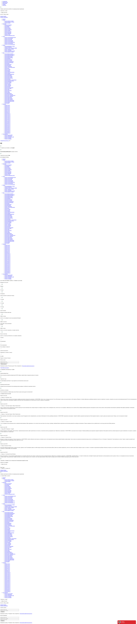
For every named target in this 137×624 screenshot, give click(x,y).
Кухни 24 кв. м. (7, 127)
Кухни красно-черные (9, 217)
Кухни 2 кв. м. (7, 245)
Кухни (4, 478)
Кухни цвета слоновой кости (10, 95)
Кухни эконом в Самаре (9, 160)
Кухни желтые (7, 70)
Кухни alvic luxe (8, 25)
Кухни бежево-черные (9, 57)
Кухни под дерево (8, 82)
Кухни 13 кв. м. (7, 116)
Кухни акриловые (8, 32)
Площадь (4, 104)
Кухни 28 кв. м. (7, 131)
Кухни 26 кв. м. (7, 129)
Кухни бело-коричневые (9, 61)
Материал (4, 23)
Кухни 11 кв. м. (7, 114)
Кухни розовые (7, 83)
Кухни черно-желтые (8, 98)
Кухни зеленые (7, 73)
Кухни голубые (7, 69)
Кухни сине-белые (8, 90)
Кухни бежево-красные (9, 55)
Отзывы (4, 4)
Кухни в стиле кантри (9, 38)
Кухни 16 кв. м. (7, 119)
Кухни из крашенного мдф (9, 35)
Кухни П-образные (8, 47)
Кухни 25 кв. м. (7, 128)
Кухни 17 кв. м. (7, 120)
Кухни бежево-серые (8, 56)
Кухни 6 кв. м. (7, 109)
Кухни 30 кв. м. (7, 591)
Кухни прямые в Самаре (9, 51)
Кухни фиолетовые (8, 93)
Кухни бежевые (7, 58)
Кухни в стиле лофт (8, 39)
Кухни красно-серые (8, 535)
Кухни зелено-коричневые (9, 72)
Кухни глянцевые (8, 33)
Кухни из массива (8, 31)
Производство (5, 2)
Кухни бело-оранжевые (9, 62)
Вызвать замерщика (4, 17)
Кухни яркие (7, 103)
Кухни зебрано (7, 71)
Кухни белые (7, 63)
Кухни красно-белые (8, 534)
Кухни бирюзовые (8, 64)
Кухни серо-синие (8, 88)
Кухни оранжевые (8, 81)
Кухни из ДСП (7, 34)
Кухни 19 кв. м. (7, 122)
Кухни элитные (7, 22)
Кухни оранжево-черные (9, 80)
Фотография (5, 3)
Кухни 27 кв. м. (7, 130)
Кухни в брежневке (8, 66)
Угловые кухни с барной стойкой (11, 506)
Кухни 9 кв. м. (7, 112)
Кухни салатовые (8, 85)
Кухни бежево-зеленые (9, 53)
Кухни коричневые (8, 75)
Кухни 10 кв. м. (7, 113)
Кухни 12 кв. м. (7, 115)
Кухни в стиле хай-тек (9, 40)
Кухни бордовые (8, 65)
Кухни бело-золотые (8, 60)
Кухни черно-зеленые (9, 99)
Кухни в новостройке (9, 274)
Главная (4, 477)
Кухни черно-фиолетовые (9, 101)
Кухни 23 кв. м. (7, 126)
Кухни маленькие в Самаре (10, 46)
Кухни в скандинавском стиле (10, 37)
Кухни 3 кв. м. (7, 106)
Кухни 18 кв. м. (7, 121)
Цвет (3, 52)
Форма (4, 45)
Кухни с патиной (8, 84)
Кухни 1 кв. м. (7, 563)
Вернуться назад (6, 367)
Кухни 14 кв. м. (7, 117)
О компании (5, 1)
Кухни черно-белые (8, 97)
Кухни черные (7, 102)
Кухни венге (7, 68)
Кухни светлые (7, 86)
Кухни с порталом (8, 49)
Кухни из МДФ (7, 30)
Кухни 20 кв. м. (7, 123)
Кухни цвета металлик (9, 94)
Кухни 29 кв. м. (7, 132)
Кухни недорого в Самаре (9, 21)
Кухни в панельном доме (9, 136)
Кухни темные (7, 92)
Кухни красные (7, 78)
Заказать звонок (3, 16)
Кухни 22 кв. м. (7, 125)
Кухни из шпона (8, 28)
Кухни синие (7, 91)
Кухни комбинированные (9, 74)
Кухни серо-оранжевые (9, 87)
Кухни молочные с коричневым (10, 79)
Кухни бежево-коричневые (10, 54)
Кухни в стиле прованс (9, 41)
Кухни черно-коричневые (9, 100)
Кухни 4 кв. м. (7, 107)
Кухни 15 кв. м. (7, 118)
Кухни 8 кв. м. (7, 111)
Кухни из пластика (8, 24)
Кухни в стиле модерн (9, 43)
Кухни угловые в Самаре (9, 188)
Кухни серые (7, 89)
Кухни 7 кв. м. (7, 110)
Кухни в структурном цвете (10, 67)
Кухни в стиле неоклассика (10, 42)
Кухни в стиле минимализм (10, 44)
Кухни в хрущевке (8, 138)
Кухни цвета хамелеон (9, 96)
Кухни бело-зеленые (8, 59)
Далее (1, 367)
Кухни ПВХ (7, 26)
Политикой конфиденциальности (28, 365)
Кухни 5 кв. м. (7, 108)
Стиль (4, 36)
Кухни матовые (7, 27)
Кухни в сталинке (8, 137)
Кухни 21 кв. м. (7, 124)
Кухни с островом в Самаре (10, 50)
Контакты (4, 5)
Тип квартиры (5, 592)
